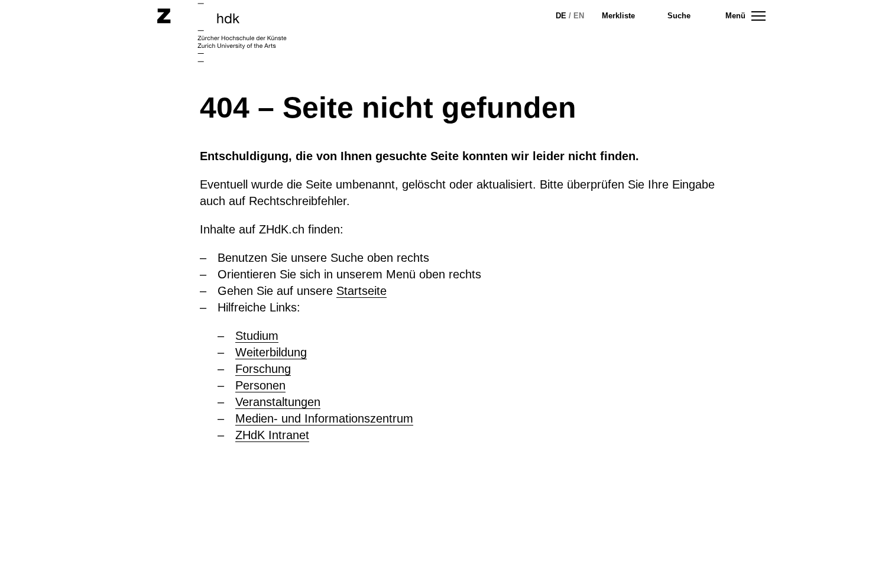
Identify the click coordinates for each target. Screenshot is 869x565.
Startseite (361, 290)
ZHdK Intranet (272, 434)
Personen (260, 385)
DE (561, 15)
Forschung (263, 368)
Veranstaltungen (277, 401)
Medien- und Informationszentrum (324, 418)
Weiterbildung (271, 352)
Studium (256, 335)
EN (578, 15)
